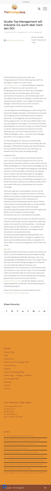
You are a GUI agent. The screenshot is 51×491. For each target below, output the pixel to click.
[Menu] (43, 9)
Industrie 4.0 (8, 158)
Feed (6, 355)
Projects (7, 368)
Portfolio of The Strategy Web (16, 362)
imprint (7, 385)
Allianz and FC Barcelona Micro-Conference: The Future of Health (23, 465)
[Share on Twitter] (12, 311)
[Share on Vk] (33, 311)
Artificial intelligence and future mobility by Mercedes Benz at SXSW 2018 (25, 473)
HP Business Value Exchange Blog (16, 293)
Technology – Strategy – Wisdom (18, 375)
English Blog (9, 352)
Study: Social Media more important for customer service (20, 444)
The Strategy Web (36, 32)
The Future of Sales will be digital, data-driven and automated (21, 440)
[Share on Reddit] (39, 311)
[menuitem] (26, 1)
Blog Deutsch (23, 32)
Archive (7, 388)
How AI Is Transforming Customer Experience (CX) (18, 436)
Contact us (26, 2)
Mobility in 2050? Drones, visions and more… (17, 448)
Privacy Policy (10, 365)
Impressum (8, 358)
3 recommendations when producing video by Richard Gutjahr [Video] (24, 460)
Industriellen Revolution (13, 85)
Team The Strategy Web (14, 372)
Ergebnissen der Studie (12, 281)
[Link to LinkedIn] (45, 488)
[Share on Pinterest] (17, 311)
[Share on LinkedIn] (23, 311)
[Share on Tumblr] (28, 311)
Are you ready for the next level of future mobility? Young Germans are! (24, 456)
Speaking (8, 382)
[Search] (38, 9)
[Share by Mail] (44, 311)
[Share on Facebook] (6, 311)
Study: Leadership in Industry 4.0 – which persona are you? (21, 452)
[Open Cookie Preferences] (4, 488)
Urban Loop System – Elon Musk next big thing (17, 469)
